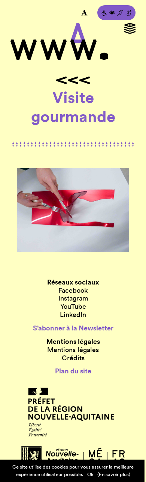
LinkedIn (73, 315)
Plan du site (73, 371)
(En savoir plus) (113, 474)
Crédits (73, 358)
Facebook (73, 290)
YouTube (73, 306)
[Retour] (73, 80)
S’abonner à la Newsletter (73, 328)
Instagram (73, 298)
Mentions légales (73, 350)
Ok (90, 474)
